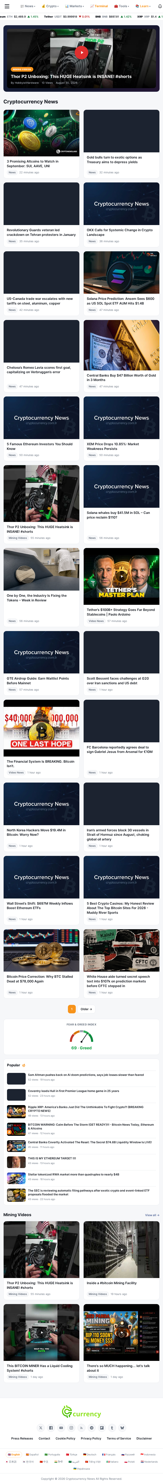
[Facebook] (51, 1428)
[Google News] (61, 1428)
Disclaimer (144, 1438)
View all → (152, 1215)
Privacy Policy (91, 1438)
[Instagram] (71, 1428)
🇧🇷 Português (52, 1454)
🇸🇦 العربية (74, 1461)
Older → (86, 1009)
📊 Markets (74, 6)
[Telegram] (92, 1428)
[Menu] (7, 6)
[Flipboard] (102, 1428)
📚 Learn (142, 6)
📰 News (27, 6)
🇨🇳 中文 (44, 1461)
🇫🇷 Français (108, 1454)
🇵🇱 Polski (129, 1461)
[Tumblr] (112, 1428)
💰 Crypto (50, 6)
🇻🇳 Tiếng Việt (93, 1461)
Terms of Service (119, 1438)
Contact (44, 1438)
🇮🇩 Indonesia (148, 1454)
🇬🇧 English (14, 1454)
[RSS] (81, 1428)
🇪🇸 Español (32, 1454)
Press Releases (22, 1438)
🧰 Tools (121, 6)
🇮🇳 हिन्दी (58, 1461)
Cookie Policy (65, 1438)
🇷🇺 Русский (128, 1454)
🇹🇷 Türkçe (71, 1454)
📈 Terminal (99, 6)
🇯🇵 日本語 (11, 1461)
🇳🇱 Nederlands (149, 1461)
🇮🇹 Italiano (112, 1461)
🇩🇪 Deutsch (89, 1454)
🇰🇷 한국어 (28, 1461)
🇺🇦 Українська (81, 1468)
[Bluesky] (122, 1428)
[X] (41, 1428)
